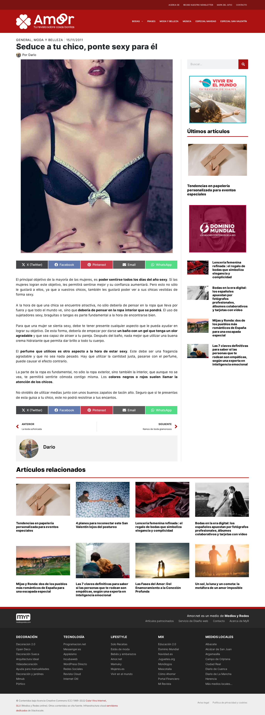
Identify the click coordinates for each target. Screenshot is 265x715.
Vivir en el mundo (121, 674)
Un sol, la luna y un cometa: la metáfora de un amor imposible (218, 585)
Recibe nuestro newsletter (198, 5)
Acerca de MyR (239, 621)
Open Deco (23, 649)
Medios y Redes (237, 616)
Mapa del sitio (224, 5)
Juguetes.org (166, 659)
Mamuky (116, 664)
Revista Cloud (72, 674)
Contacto (241, 5)
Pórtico (20, 683)
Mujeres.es (117, 669)
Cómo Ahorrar (167, 674)
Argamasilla (212, 654)
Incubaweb (70, 659)
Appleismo (70, 654)
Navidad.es (165, 654)
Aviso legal (203, 702)
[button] (141, 21)
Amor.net (116, 659)
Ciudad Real (213, 664)
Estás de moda (120, 649)
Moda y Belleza (48, 40)
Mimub (20, 678)
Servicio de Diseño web (193, 621)
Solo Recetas (119, 644)
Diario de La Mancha (218, 674)
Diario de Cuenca (216, 669)
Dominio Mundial (168, 649)
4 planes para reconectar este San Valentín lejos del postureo (102, 525)
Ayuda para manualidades (32, 669)
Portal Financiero (168, 678)
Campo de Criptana (217, 659)
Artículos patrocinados (159, 621)
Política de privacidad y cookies (230, 702)
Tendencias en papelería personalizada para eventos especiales (211, 190)
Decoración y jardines (29, 674)
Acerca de (174, 5)
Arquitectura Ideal (27, 659)
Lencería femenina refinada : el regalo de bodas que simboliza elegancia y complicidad (228, 269)
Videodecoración (26, 664)
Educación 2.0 (167, 644)
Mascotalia (165, 669)
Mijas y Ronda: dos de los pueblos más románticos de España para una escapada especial (229, 327)
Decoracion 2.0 (25, 644)
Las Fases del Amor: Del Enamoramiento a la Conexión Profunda (158, 587)
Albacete (211, 644)
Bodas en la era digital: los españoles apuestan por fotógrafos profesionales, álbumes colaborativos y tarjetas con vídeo (221, 528)
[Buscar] (243, 64)
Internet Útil (70, 678)
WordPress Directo (75, 664)
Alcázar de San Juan (218, 649)
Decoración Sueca (27, 654)
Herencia (211, 678)
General (24, 40)
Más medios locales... (218, 683)
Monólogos (165, 664)
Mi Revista (164, 683)
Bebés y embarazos (123, 654)
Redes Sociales (73, 669)
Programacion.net (74, 644)
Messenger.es (72, 649)
